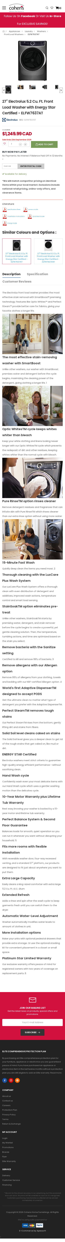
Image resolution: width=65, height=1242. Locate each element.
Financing (7, 1184)
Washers (41, 31)
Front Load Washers (13, 34)
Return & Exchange (11, 1123)
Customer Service (11, 1180)
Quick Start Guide (38, 216)
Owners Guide (33, 209)
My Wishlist (7, 1142)
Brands (5, 1152)
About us (6, 1096)
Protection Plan (9, 1109)
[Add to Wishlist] (4, 143)
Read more (56, 1072)
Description (11, 274)
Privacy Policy (9, 1114)
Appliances (15, 31)
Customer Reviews (16, 281)
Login (4, 1138)
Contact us (7, 1100)
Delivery (6, 1175)
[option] (32, 61)
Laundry (29, 31)
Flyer (4, 1156)
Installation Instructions (16, 216)
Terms (5, 1119)
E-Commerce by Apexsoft (32, 1230)
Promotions (8, 1147)
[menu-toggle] (4, 8)
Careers (6, 1105)
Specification (37, 274)
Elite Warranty (9, 1161)
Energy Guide (12, 223)
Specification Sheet (14, 209)
